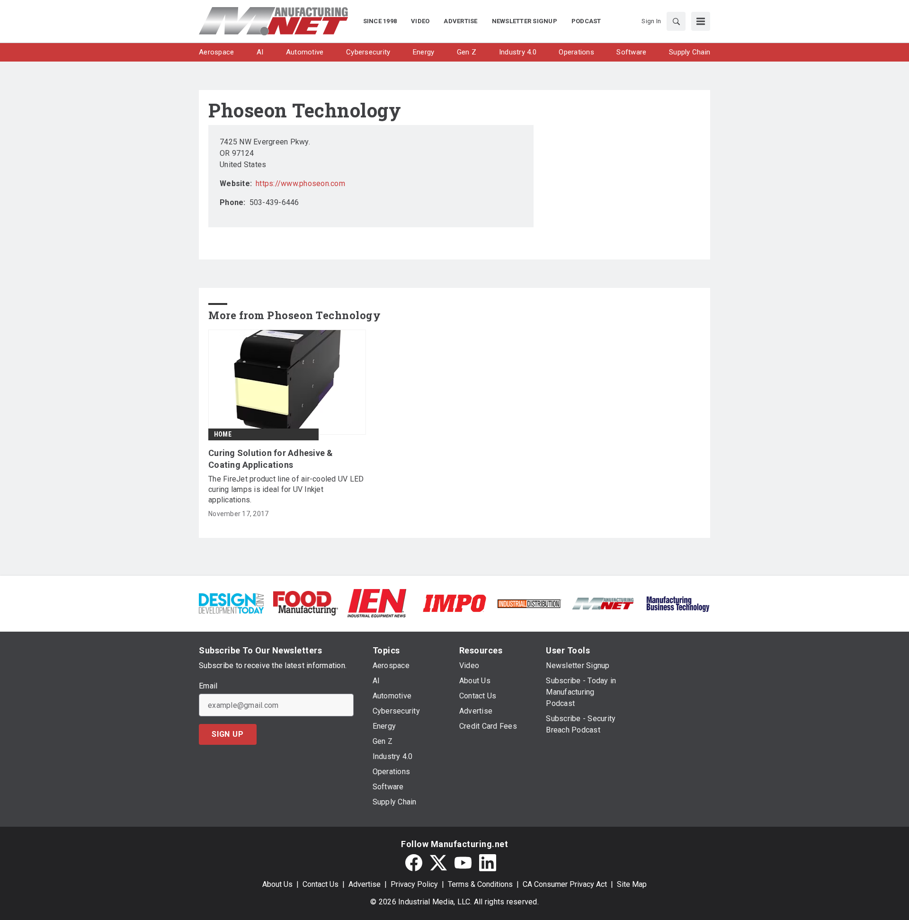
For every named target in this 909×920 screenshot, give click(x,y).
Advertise (364, 884)
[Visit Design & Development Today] (231, 602)
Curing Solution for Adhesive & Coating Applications (270, 459)
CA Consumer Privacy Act (565, 884)
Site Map (632, 884)
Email (208, 686)
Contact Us (321, 884)
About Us (277, 884)
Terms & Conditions (480, 884)
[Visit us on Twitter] (438, 862)
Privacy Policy (414, 884)
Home (223, 434)
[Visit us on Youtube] (463, 862)
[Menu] (700, 21)
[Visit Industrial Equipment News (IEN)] (377, 602)
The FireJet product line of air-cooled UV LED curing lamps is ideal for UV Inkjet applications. (286, 489)
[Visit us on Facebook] (413, 862)
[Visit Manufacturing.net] (603, 602)
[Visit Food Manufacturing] (305, 602)
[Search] (676, 21)
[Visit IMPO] (454, 602)
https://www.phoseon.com (300, 183)
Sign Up (228, 734)
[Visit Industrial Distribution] (529, 602)
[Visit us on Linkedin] (487, 862)
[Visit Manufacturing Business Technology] (677, 602)
